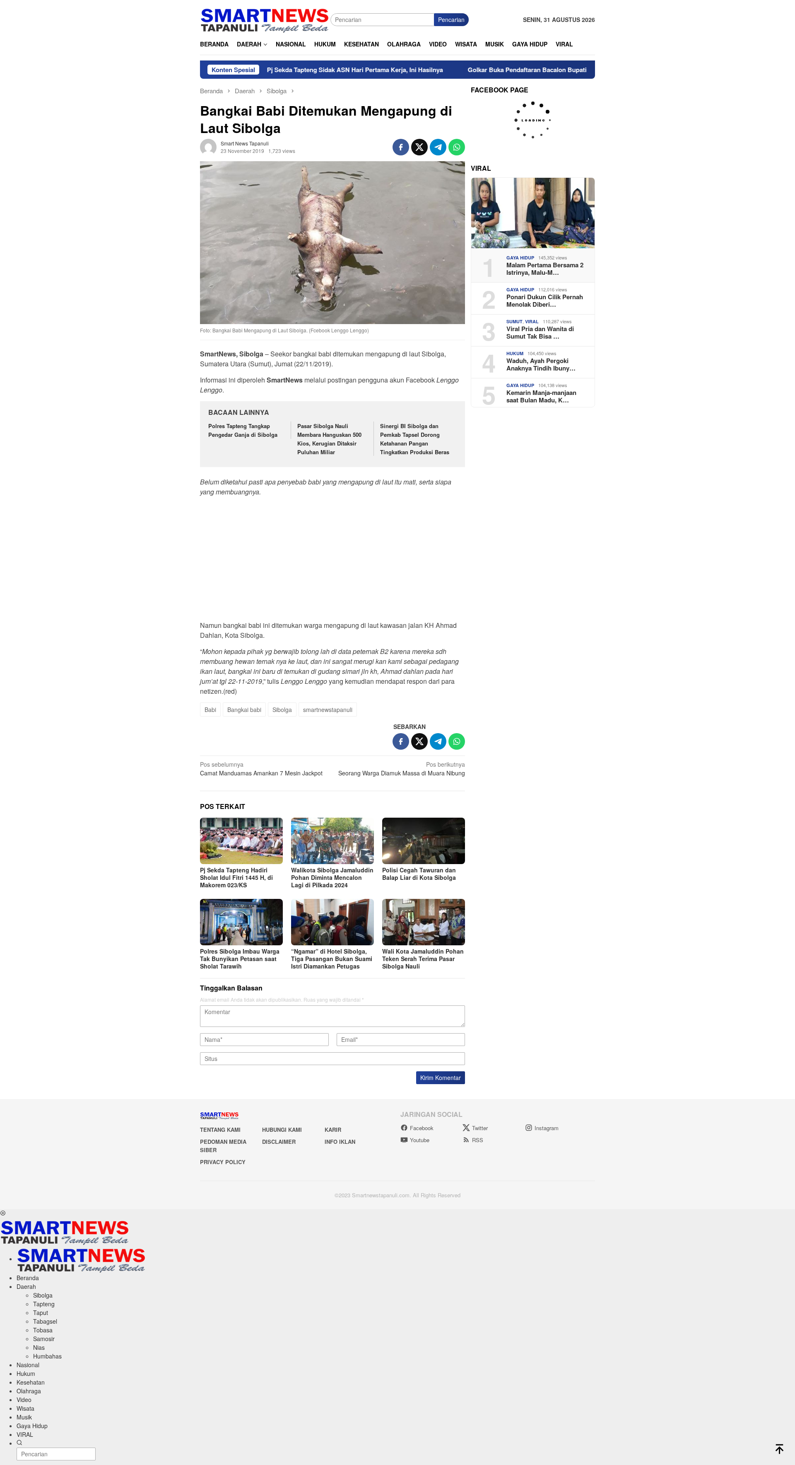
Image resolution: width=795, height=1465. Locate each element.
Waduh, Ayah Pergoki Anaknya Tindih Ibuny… (541, 364)
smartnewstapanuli (327, 709)
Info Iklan (340, 1141)
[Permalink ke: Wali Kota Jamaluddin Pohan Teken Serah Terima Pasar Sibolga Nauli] (423, 922)
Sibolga (282, 709)
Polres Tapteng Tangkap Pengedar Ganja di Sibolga (242, 430)
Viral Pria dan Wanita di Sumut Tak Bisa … (540, 332)
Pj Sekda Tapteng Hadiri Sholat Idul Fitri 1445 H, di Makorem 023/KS (236, 877)
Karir (333, 1129)
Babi (210, 709)
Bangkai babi (244, 709)
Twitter (480, 1128)
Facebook (422, 1128)
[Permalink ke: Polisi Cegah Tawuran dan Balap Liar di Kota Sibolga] (423, 841)
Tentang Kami (220, 1129)
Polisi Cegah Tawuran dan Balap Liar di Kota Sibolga (419, 873)
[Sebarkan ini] (401, 147)
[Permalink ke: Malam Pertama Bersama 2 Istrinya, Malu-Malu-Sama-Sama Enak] (533, 213)
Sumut (514, 321)
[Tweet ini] (419, 147)
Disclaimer (279, 1141)
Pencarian (451, 19)
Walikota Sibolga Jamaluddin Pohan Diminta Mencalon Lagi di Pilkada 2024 (332, 877)
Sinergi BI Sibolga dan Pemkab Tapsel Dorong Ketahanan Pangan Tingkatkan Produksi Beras (415, 438)
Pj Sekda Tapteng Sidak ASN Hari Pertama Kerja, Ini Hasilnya (304, 69)
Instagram (547, 1128)
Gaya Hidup (520, 257)
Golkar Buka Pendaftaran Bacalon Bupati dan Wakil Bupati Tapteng (514, 69)
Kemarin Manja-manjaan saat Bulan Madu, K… (541, 396)
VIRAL (532, 321)
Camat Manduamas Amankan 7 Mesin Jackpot (261, 768)
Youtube (419, 1140)
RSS (477, 1140)
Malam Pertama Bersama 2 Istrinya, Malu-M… (544, 268)
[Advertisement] (332, 561)
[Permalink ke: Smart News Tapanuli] (208, 146)
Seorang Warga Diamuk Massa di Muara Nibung (401, 768)
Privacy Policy (223, 1162)
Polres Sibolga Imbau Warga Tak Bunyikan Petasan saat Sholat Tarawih (239, 958)
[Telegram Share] (438, 147)
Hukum (514, 353)
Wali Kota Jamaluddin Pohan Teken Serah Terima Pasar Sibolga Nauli (423, 958)
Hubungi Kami (282, 1129)
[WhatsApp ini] (456, 147)
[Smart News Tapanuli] (265, 19)
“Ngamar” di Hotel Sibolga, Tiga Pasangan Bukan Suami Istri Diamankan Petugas (331, 958)
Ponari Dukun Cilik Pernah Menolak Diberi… (544, 300)
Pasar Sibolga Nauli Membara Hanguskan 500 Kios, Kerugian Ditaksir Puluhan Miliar (329, 438)
